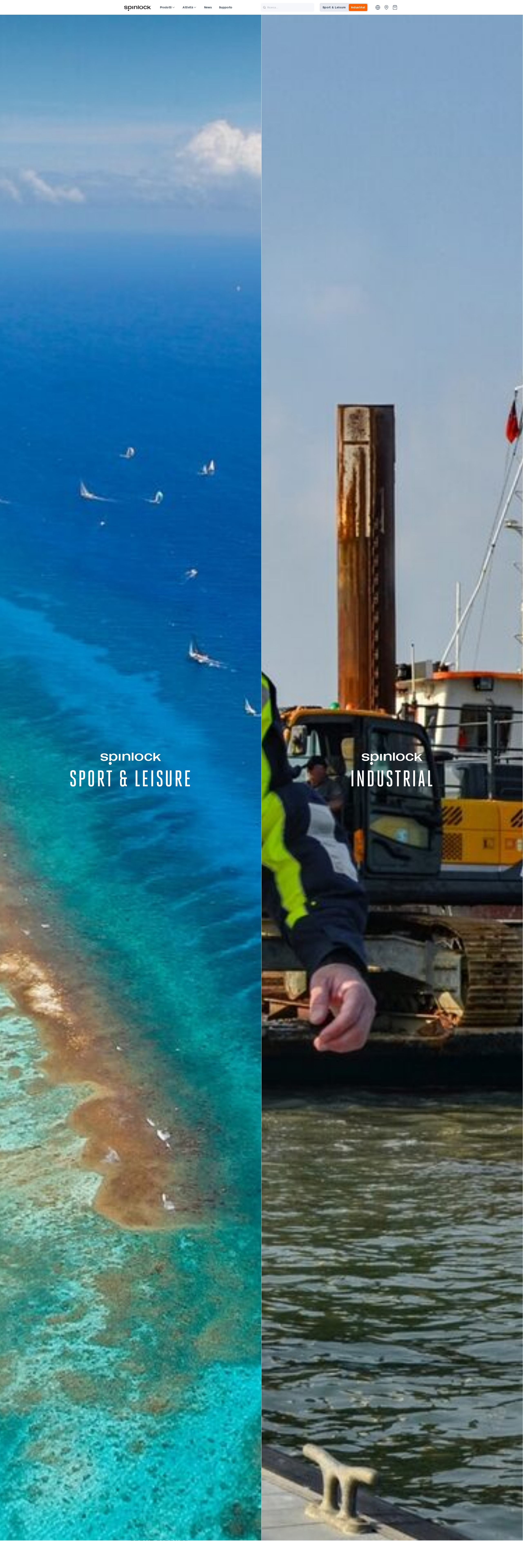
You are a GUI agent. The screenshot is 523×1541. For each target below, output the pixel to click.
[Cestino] (395, 7)
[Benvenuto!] (137, 7)
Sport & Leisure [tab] (334, 7)
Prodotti (166, 7)
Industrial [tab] (358, 7)
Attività (188, 7)
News (208, 7)
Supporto (225, 7)
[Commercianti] (386, 7)
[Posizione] (378, 7)
